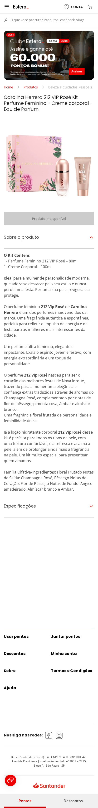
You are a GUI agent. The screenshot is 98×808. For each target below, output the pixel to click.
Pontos (25, 800)
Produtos (31, 87)
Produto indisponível (49, 218)
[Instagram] (59, 735)
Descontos (73, 800)
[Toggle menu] (7, 7)
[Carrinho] (91, 7)
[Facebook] (48, 735)
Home (8, 87)
